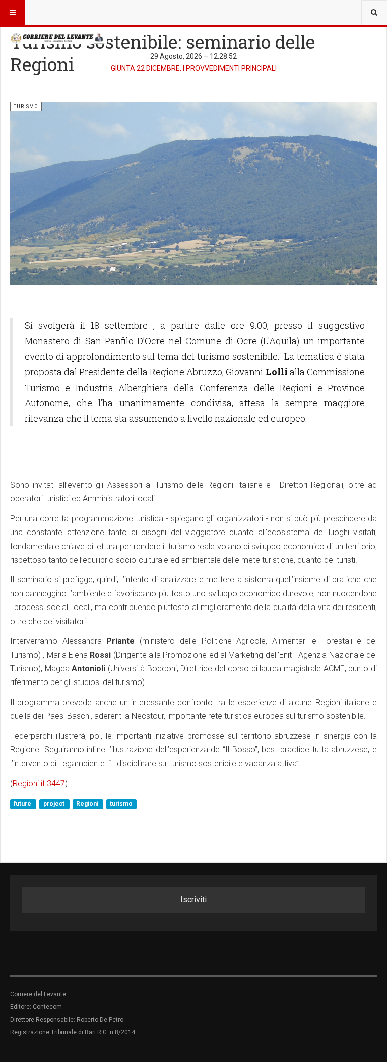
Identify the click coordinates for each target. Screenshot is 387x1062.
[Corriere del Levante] (58, 37)
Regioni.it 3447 (39, 783)
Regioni (88, 803)
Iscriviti (193, 899)
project (54, 803)
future (23, 803)
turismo (121, 803)
